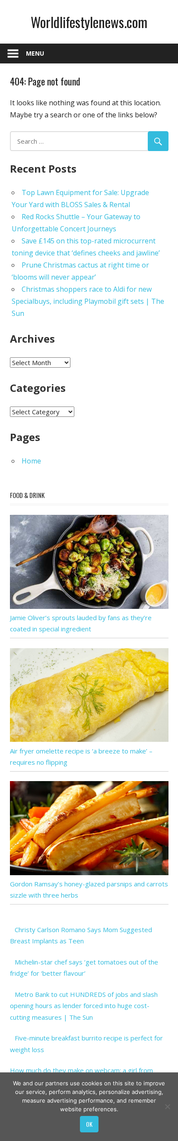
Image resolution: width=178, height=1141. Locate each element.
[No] (167, 1106)
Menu (35, 53)
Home (31, 461)
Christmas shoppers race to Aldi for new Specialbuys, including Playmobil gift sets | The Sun (88, 301)
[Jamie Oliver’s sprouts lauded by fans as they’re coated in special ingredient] (89, 606)
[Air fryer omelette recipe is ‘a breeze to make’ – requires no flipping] (89, 739)
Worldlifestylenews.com (89, 22)
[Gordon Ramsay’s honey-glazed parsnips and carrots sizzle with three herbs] (89, 872)
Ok (89, 1123)
